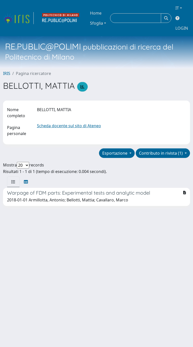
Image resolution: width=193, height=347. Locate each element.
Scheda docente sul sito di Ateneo (69, 125)
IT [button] (177, 8)
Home (96, 13)
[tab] (13, 182)
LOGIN (181, 28)
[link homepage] (18, 18)
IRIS (6, 73)
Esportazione (115, 153)
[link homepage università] (61, 18)
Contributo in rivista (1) (161, 153)
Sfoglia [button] (96, 23)
